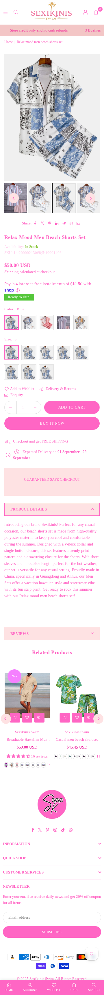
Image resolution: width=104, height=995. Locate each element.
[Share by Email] (79, 223)
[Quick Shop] (27, 718)
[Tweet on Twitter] (42, 223)
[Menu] (5, 12)
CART (74, 990)
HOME (8, 990)
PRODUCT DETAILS (28, 509)
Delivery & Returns (60, 388)
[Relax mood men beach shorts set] (39, 198)
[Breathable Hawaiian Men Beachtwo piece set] (27, 695)
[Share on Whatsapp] (71, 223)
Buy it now (52, 423)
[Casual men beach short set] (77, 695)
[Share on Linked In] (57, 223)
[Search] (16, 12)
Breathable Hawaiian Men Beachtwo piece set (27, 740)
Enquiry (16, 395)
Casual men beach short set (77, 739)
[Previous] (14, 198)
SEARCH (94, 990)
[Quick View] (39, 718)
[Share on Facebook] (35, 223)
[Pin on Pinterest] (50, 223)
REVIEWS (19, 633)
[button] (96, 12)
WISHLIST (53, 990)
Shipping (11, 272)
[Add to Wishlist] (15, 718)
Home (8, 42)
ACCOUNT (30, 990)
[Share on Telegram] (64, 223)
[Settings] (85, 12)
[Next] (90, 198)
